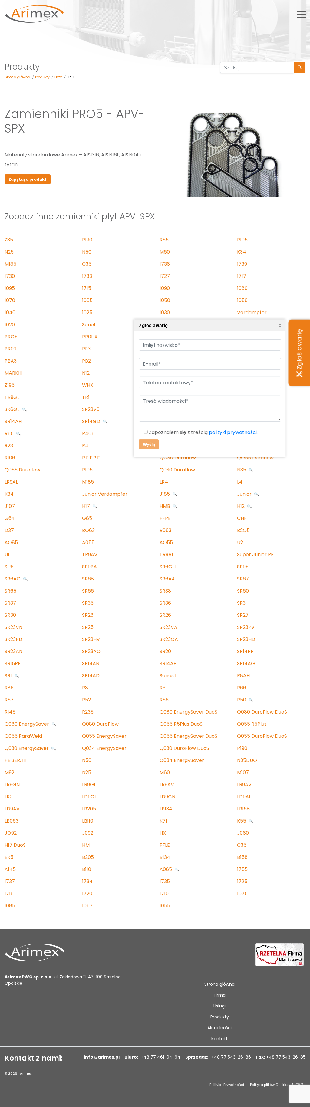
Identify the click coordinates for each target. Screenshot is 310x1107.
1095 (10, 288)
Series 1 (168, 675)
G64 (10, 518)
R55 (164, 239)
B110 (86, 869)
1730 (10, 276)
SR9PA (89, 566)
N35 (242, 469)
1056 (242, 300)
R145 (10, 711)
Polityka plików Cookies (269, 1084)
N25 (9, 251)
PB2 (86, 360)
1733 (87, 276)
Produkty (219, 1017)
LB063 (11, 820)
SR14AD (91, 675)
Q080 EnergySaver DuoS (188, 711)
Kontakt (219, 1039)
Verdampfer (252, 312)
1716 (9, 893)
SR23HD (246, 639)
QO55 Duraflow (255, 457)
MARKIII (13, 373)
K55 (242, 820)
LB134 (166, 808)
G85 (87, 518)
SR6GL (13, 409)
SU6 (9, 566)
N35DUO (247, 760)
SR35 (88, 602)
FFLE (165, 845)
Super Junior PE (255, 554)
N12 (86, 373)
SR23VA (168, 627)
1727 (165, 276)
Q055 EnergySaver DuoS (188, 736)
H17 (86, 506)
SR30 (10, 615)
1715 (86, 288)
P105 (242, 239)
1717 (241, 276)
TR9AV (89, 554)
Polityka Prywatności (226, 1084)
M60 (165, 251)
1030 (165, 312)
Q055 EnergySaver (104, 736)
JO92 (11, 832)
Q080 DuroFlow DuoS (262, 711)
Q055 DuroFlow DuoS (262, 736)
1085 (10, 905)
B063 (165, 530)
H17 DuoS (15, 845)
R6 (163, 687)
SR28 (88, 615)
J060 (243, 832)
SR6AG (13, 578)
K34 (241, 251)
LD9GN (167, 796)
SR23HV (91, 639)
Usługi (219, 1006)
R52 (86, 699)
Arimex (25, 1073)
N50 (86, 251)
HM (86, 845)
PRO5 (11, 336)
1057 (87, 905)
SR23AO (91, 651)
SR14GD (91, 421)
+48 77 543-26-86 (230, 1057)
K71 (163, 820)
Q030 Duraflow (177, 469)
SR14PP (245, 651)
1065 (87, 300)
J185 (165, 494)
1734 (87, 881)
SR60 (243, 590)
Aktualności (219, 1028)
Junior (245, 494)
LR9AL (11, 481)
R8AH (243, 675)
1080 (242, 288)
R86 (9, 687)
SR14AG (246, 663)
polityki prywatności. (233, 432)
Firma (220, 995)
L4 (239, 481)
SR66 (88, 590)
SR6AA (167, 578)
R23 (9, 445)
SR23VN (13, 627)
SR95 (243, 566)
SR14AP (168, 663)
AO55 (166, 542)
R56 (164, 699)
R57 (9, 699)
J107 (10, 506)
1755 (242, 869)
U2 (240, 542)
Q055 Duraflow (22, 469)
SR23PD (13, 639)
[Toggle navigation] (301, 13)
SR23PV (246, 627)
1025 (87, 312)
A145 (10, 869)
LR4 (164, 481)
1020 (10, 324)
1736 (165, 264)
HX (163, 832)
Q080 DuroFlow (100, 724)
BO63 (88, 530)
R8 (85, 687)
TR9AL (167, 554)
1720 (87, 893)
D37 (9, 530)
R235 (88, 711)
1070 (10, 300)
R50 (242, 699)
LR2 (8, 796)
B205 (88, 857)
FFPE (165, 518)
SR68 (88, 578)
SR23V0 (91, 409)
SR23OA (169, 639)
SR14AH (13, 421)
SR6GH (168, 566)
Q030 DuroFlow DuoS (184, 748)
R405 (88, 433)
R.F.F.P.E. (91, 457)
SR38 (165, 590)
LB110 (87, 820)
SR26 (165, 615)
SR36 (165, 602)
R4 (85, 445)
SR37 (10, 602)
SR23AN (13, 651)
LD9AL (244, 796)
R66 (241, 687)
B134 (165, 857)
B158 (242, 857)
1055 (165, 905)
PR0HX (89, 336)
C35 (86, 264)
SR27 (243, 615)
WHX (87, 385)
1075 (242, 893)
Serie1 (88, 324)
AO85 (11, 542)
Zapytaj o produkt (27, 179)
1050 (165, 300)
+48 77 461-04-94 (160, 1057)
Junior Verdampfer (104, 494)
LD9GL (89, 796)
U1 (7, 554)
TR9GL (12, 397)
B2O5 (243, 530)
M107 (243, 772)
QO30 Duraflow (178, 457)
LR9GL (89, 784)
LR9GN (12, 784)
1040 (10, 312)
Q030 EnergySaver (27, 748)
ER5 (9, 857)
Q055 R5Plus (252, 724)
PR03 (10, 348)
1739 (242, 264)
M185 (10, 264)
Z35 (9, 239)
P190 (87, 239)
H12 (241, 506)
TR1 (86, 397)
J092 (87, 832)
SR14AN (90, 663)
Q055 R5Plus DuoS (181, 724)
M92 (9, 772)
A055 (88, 542)
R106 (10, 457)
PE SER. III (15, 760)
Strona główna (219, 984)
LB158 (243, 808)
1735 (165, 881)
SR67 (243, 578)
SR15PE (13, 663)
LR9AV (167, 784)
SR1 (9, 675)
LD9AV (12, 808)
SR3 (241, 602)
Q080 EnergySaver (27, 724)
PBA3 (11, 360)
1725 (242, 881)
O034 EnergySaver (182, 760)
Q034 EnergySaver (104, 748)
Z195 (10, 385)
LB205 (89, 808)
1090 (165, 288)
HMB (165, 506)
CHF (242, 518)
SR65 (10, 590)
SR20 (165, 651)
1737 (10, 881)
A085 (166, 869)
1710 (164, 893)
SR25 (88, 627)
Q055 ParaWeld (23, 736)
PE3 (86, 348)
